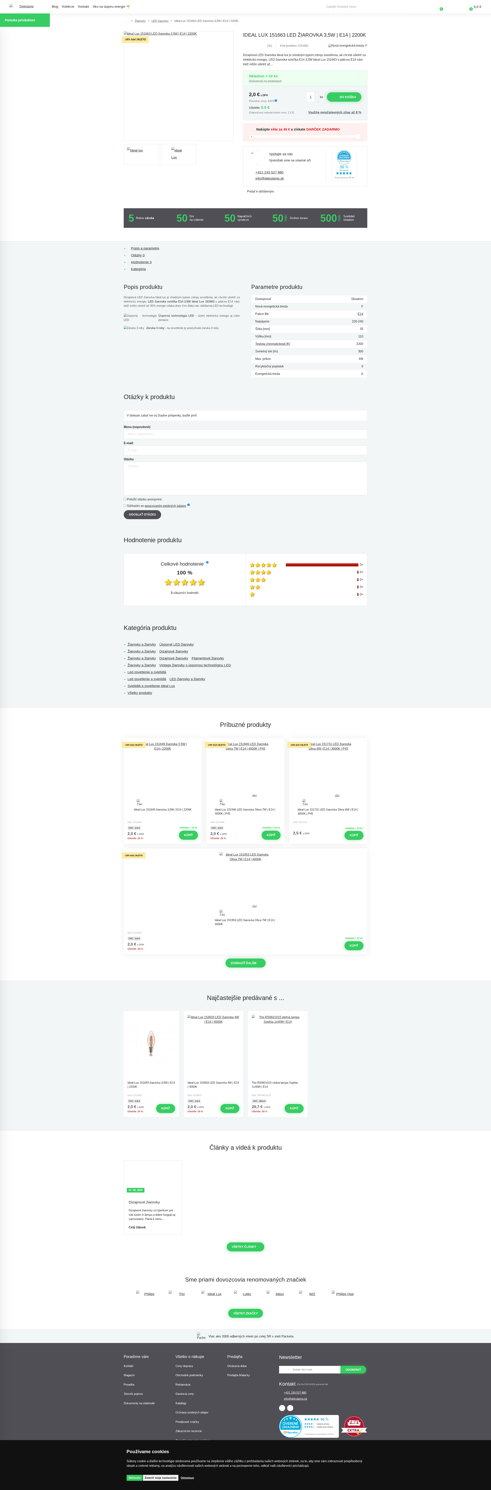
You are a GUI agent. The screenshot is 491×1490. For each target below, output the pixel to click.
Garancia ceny (184, 1393)
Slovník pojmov (133, 1393)
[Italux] (278, 1296)
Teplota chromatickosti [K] (272, 343)
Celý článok (137, 1227)
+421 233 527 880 (269, 172)
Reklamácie (182, 1384)
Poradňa (129, 1384)
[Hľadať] (410, 7)
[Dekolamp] (25, 6)
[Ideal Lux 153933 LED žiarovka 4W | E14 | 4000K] (213, 1047)
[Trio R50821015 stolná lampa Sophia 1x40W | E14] (278, 1047)
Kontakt (83, 6)
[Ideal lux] (141, 154)
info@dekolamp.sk (269, 178)
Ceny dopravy (184, 1366)
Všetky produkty (140, 693)
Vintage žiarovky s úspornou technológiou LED (195, 665)
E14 (360, 314)
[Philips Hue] (343, 1296)
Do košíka (348, 97)
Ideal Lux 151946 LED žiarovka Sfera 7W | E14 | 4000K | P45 (245, 811)
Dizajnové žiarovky (173, 651)
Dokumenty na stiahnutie (139, 1403)
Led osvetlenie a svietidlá (147, 672)
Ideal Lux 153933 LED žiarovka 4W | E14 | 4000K (213, 1084)
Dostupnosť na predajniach (265, 80)
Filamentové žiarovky (208, 658)
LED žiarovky (160, 20)
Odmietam (187, 1477)
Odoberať (353, 1369)
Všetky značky (245, 1313)
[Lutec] (245, 1296)
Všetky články (244, 1246)
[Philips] (147, 1296)
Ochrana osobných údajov (191, 1412)
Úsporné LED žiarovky (176, 644)
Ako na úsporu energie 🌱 (111, 6)
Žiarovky (140, 20)
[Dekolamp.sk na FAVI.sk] (354, 1435)
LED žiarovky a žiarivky (187, 679)
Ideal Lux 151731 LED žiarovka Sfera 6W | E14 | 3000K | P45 (328, 811)
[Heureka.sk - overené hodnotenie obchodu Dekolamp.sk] (344, 166)
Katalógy (180, 1403)
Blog (55, 6)
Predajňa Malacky (238, 1375)
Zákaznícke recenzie (188, 1431)
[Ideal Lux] (213, 1296)
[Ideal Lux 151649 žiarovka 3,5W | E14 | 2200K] (163, 774)
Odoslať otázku (142, 514)
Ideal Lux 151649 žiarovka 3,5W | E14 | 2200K (163, 809)
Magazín (129, 1375)
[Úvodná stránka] (126, 21)
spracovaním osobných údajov (165, 505)
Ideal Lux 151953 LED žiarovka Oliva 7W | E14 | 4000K (245, 922)
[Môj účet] (452, 6)
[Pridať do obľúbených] (162, 741)
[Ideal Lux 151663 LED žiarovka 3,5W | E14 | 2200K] (178, 86)
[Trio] (180, 1296)
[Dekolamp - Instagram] (290, 1408)
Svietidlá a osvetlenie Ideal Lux (151, 686)
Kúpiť (188, 835)
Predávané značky (187, 1421)
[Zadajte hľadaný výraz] (369, 7)
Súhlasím (135, 1477)
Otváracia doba (236, 1366)
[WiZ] (310, 1296)
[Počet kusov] (312, 97)
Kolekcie (68, 6)
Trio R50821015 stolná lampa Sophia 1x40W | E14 (275, 1084)
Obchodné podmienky (189, 1375)
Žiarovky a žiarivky (142, 644)
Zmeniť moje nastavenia (160, 1477)
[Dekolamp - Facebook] (282, 1408)
